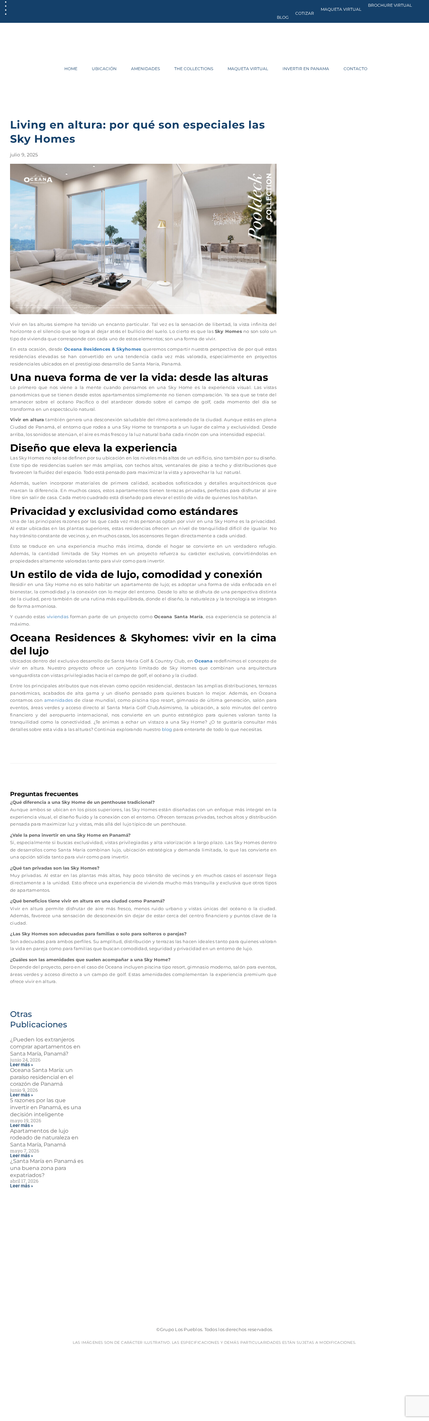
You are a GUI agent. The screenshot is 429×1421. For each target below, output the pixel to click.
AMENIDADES (145, 68)
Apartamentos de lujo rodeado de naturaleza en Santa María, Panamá (44, 1138)
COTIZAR (304, 13)
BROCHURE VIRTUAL (390, 5)
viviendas (57, 616)
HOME (70, 68)
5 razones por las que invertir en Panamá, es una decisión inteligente (45, 1107)
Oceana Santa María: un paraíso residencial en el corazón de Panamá (41, 1077)
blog (167, 729)
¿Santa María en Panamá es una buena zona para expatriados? (46, 1168)
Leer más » (21, 1064)
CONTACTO (355, 68)
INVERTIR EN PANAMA (306, 68)
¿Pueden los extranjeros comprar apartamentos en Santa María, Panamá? (45, 1046)
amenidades (58, 700)
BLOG (283, 17)
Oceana (203, 661)
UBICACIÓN (104, 68)
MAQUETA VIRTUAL (341, 9)
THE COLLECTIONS (193, 68)
